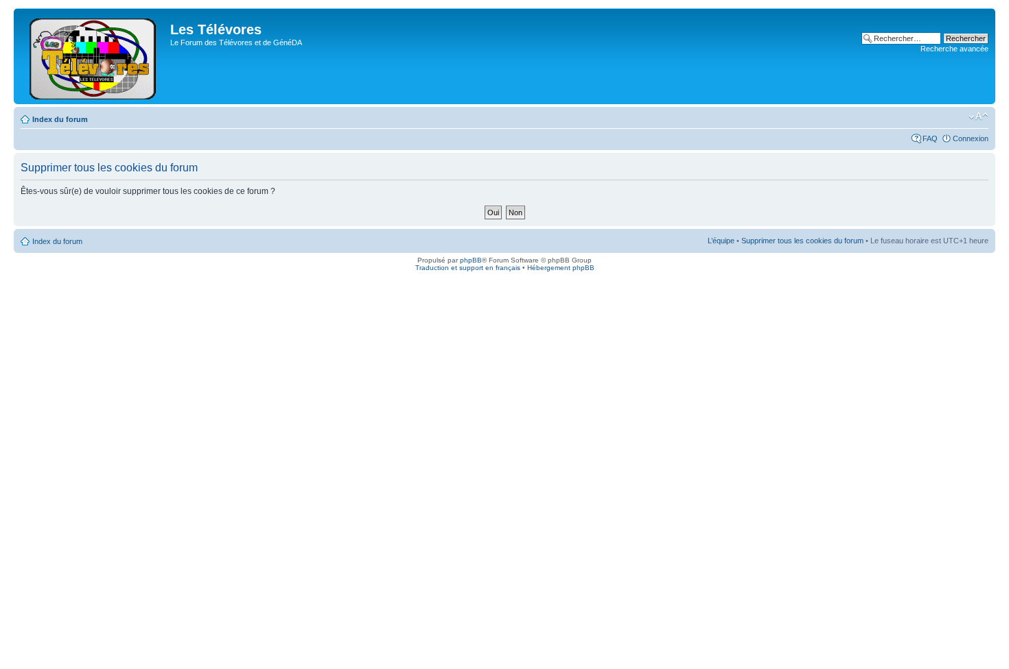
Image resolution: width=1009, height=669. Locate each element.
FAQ (930, 138)
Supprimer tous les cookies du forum (802, 240)
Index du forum (60, 119)
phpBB (471, 260)
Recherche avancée (954, 49)
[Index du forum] (93, 56)
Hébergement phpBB (560, 267)
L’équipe (721, 240)
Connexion (970, 138)
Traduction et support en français (467, 267)
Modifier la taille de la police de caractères (978, 116)
